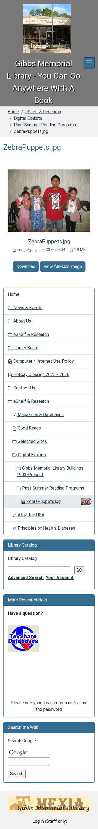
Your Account (60, 577)
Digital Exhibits (28, 118)
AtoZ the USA (30, 514)
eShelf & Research (43, 111)
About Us (21, 321)
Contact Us (23, 387)
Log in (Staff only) (49, 821)
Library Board (25, 347)
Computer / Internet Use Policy (43, 361)
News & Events (27, 307)
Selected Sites (32, 441)
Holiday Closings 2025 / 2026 (40, 374)
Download (25, 266)
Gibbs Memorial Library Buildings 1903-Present (50, 471)
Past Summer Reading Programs (45, 124)
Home (13, 111)
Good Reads (29, 428)
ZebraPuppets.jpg (49, 241)
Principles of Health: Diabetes (46, 528)
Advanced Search (26, 577)
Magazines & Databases (40, 414)
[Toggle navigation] (89, 62)
